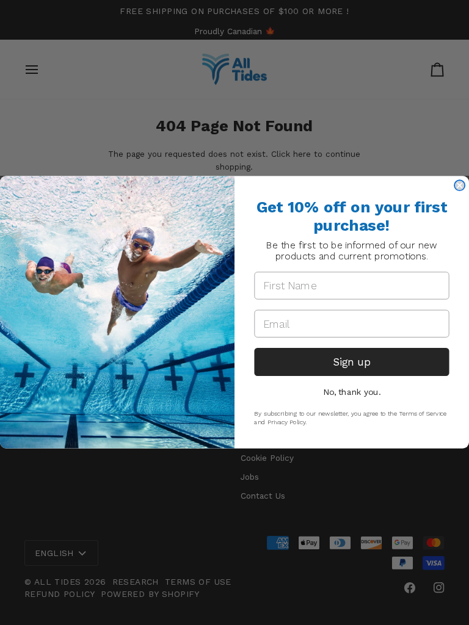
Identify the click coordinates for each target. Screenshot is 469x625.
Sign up (351, 362)
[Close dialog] (459, 186)
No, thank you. (352, 392)
